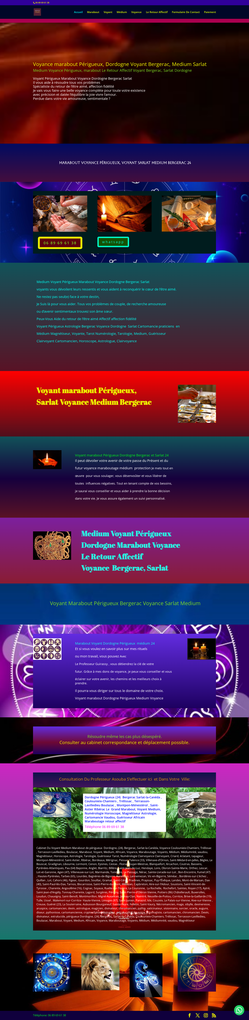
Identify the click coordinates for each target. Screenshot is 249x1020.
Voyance (136, 12)
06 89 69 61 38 (60, 242)
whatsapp (113, 242)
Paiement (210, 12)
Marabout (93, 12)
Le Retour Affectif (157, 12)
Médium (122, 12)
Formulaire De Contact (186, 12)
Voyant (108, 12)
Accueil (78, 12)
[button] (239, 1010)
